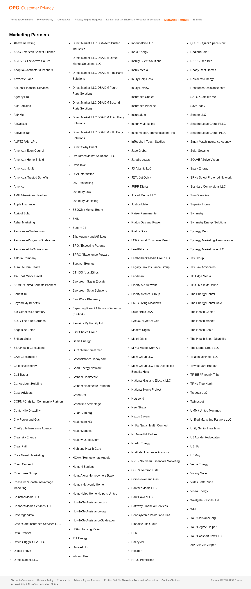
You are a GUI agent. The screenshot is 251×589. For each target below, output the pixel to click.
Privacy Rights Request (88, 19)
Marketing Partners (176, 19)
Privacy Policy (45, 19)
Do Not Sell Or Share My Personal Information (133, 19)
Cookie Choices (171, 580)
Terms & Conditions (21, 19)
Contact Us (64, 19)
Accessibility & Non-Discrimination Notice (34, 584)
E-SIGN (197, 19)
